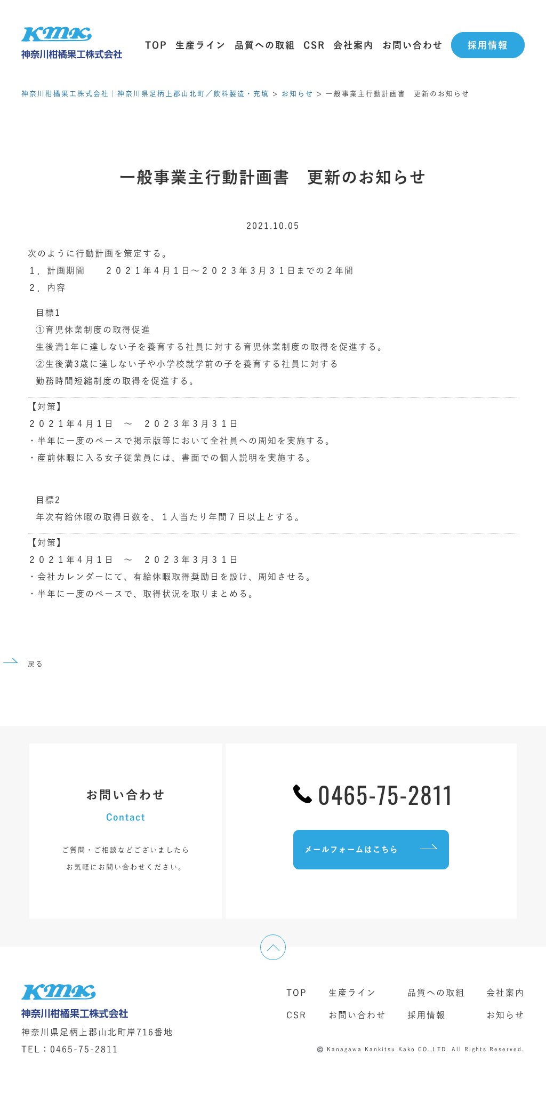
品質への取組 (265, 45)
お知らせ (505, 1015)
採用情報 (488, 45)
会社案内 (353, 45)
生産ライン (200, 45)
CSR (314, 45)
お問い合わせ (412, 45)
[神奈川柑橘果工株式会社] (71, 45)
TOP (156, 45)
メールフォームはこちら (351, 849)
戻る (36, 663)
